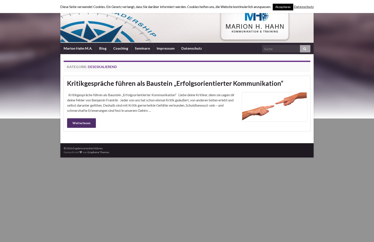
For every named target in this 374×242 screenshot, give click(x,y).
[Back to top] (364, 232)
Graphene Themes (98, 152)
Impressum (166, 48)
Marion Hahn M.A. (78, 48)
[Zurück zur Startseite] (187, 21)
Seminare (142, 48)
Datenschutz (191, 48)
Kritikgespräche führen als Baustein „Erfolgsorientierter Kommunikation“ (175, 83)
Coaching (120, 48)
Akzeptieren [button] (283, 7)
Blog (102, 48)
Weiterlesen (81, 123)
